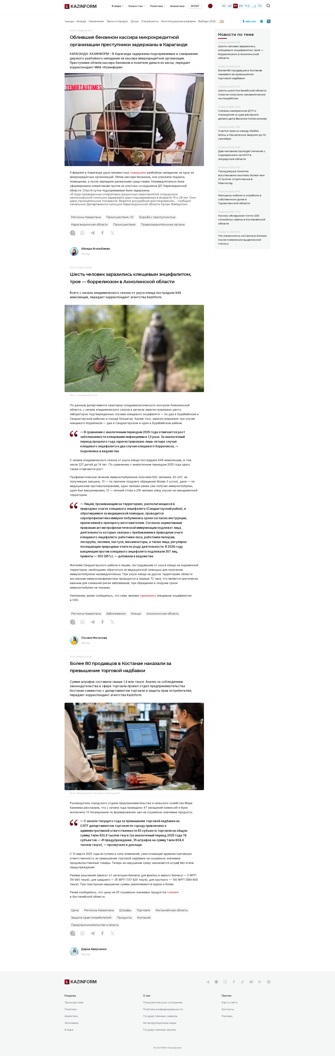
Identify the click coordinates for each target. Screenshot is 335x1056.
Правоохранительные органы (163, 224)
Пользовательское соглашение (163, 1002)
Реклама (227, 1016)
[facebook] (234, 982)
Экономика (72, 1023)
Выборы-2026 (206, 21)
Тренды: (70, 21)
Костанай (144, 917)
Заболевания (116, 613)
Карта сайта (229, 1002)
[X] (112, 233)
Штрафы (125, 910)
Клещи (136, 613)
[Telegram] (92, 233)
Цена (75, 910)
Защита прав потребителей (91, 917)
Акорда (81, 21)
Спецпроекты (149, 21)
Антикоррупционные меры (159, 1023)
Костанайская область (172, 910)
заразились (148, 595)
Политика (71, 1009)
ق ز (254, 6)
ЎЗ (260, 6)
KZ (224, 6)
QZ (230, 6)
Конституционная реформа (178, 21)
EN (241, 6)
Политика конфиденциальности (163, 1009)
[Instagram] (72, 233)
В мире (69, 1029)
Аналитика (177, 6)
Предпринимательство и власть (95, 925)
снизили (173, 892)
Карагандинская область (89, 224)
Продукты (124, 917)
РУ (235, 6)
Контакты (228, 1009)
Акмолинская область (163, 613)
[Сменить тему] (212, 6)
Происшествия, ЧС (120, 217)
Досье (135, 21)
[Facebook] (102, 233)
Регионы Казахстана (86, 217)
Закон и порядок (117, 21)
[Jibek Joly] (250, 21)
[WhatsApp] (82, 233)
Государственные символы (160, 1016)
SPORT (195, 6)
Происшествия (124, 224)
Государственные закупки (159, 1029)
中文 (247, 6)
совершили (138, 172)
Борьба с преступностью (157, 217)
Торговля (143, 910)
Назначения (96, 21)
